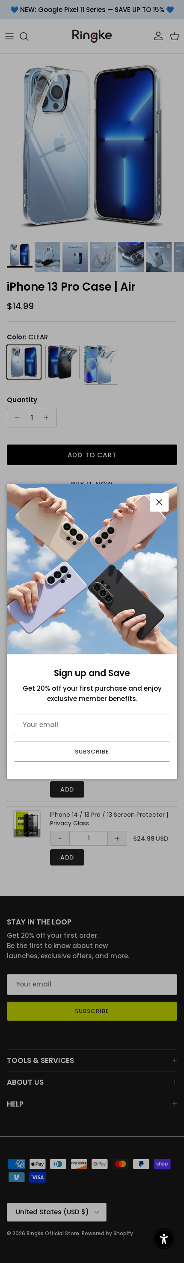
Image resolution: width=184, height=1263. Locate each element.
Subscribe (92, 752)
